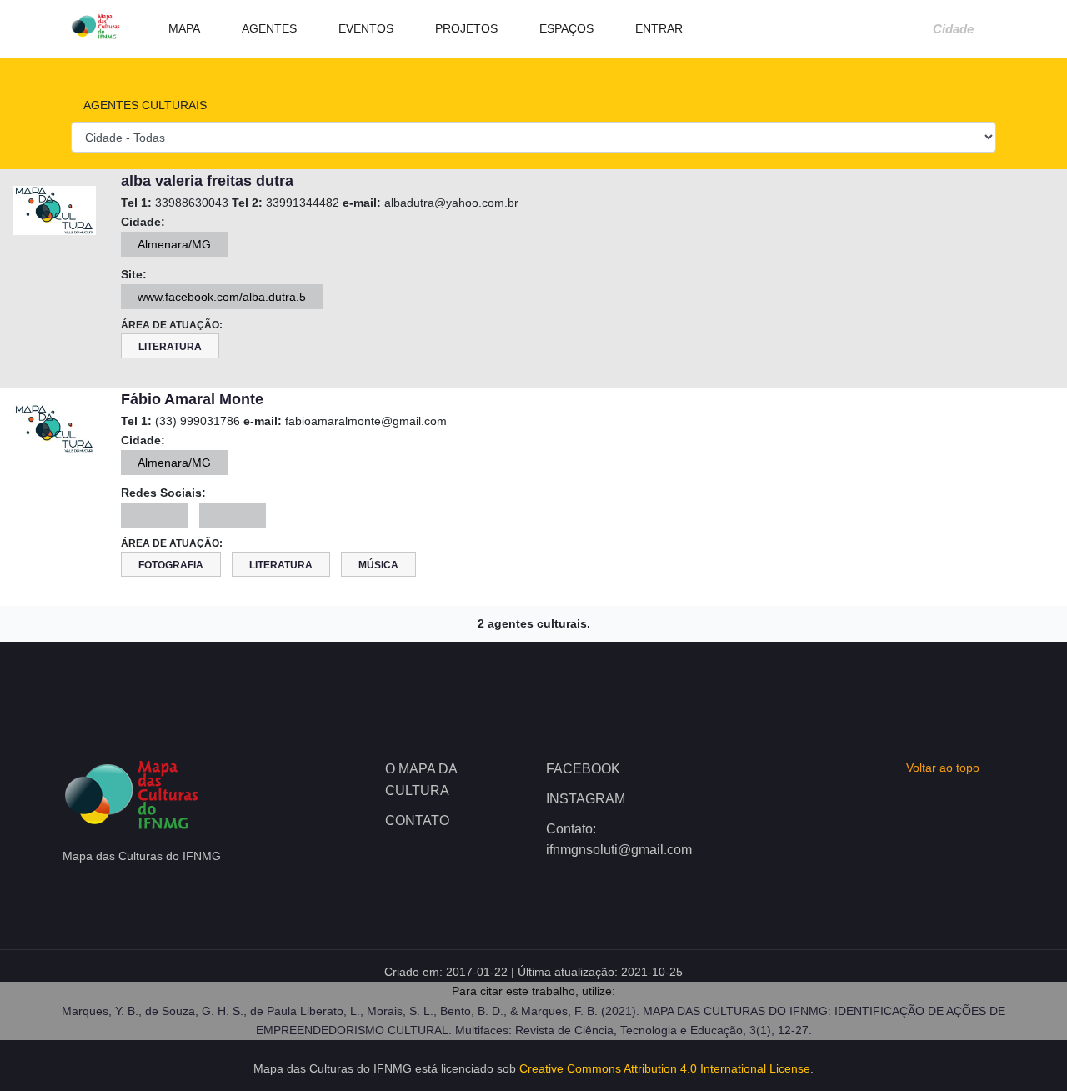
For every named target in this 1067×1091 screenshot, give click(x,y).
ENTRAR (657, 28)
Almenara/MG (174, 244)
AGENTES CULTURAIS (143, 105)
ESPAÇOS (565, 28)
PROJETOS (465, 28)
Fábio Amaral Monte (192, 399)
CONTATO (417, 820)
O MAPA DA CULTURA (421, 780)
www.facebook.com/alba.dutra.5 (222, 296)
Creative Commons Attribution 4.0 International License (664, 1068)
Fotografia (170, 565)
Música (378, 565)
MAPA (182, 28)
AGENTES (267, 28)
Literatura (170, 347)
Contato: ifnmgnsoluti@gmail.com (614, 840)
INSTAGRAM (585, 799)
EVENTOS (364, 28)
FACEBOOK (583, 769)
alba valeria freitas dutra (207, 181)
